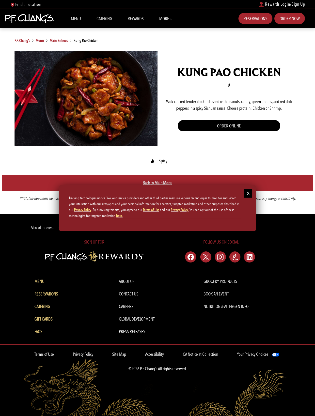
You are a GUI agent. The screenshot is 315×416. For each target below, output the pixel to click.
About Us (127, 281)
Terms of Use (44, 354)
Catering (104, 18)
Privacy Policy (83, 354)
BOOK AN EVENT (216, 293)
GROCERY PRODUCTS (220, 281)
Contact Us (128, 293)
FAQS (38, 331)
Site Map (119, 354)
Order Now (290, 18)
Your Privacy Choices (252, 354)
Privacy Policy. (180, 209)
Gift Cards (43, 319)
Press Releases (132, 331)
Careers (126, 306)
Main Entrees (59, 40)
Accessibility (154, 354)
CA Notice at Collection (200, 354)
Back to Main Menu (157, 182)
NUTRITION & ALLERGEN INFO (226, 306)
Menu (76, 18)
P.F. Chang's (22, 40)
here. (119, 215)
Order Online (229, 125)
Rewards (136, 18)
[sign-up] (94, 255)
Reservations (255, 18)
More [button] (164, 18)
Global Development (137, 319)
